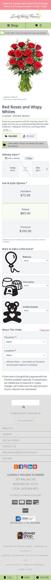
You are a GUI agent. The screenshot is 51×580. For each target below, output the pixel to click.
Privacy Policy (13, 565)
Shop (14, 25)
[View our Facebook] (21, 467)
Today (29, 158)
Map (26, 577)
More (5, 130)
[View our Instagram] (25, 467)
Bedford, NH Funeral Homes (18, 546)
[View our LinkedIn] (30, 467)
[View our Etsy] (16, 467)
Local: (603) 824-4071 (25, 488)
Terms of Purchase (33, 565)
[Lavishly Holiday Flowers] (25, 18)
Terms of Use (25, 569)
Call (9, 577)
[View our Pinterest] (35, 467)
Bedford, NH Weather (13, 555)
